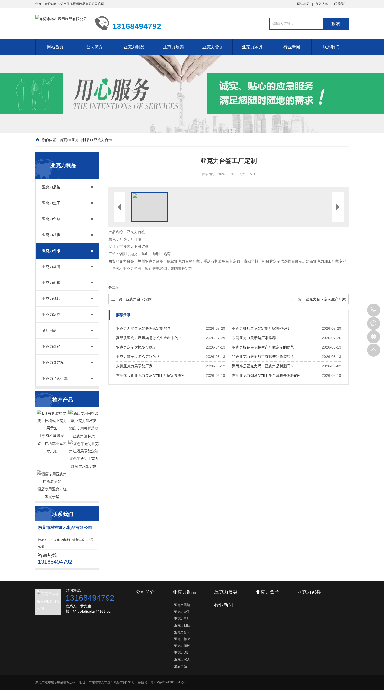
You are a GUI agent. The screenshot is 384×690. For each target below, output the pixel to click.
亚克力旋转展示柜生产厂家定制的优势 (263, 347)
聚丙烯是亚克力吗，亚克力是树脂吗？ (263, 366)
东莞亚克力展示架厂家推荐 (254, 338)
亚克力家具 (252, 47)
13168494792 (373, 310)
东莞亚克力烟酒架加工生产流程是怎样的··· (267, 375)
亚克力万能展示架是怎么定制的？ (143, 328)
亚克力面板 (51, 283)
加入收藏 (322, 4)
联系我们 (340, 4)
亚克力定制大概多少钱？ (136, 347)
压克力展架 (173, 47)
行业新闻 (291, 47)
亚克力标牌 (51, 267)
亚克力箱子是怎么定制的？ (138, 357)
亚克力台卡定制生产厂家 (326, 299)
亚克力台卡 (103, 140)
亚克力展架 (51, 187)
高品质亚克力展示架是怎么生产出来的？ (149, 338)
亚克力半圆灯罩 (55, 378)
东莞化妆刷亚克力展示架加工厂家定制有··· (151, 375)
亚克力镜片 (51, 298)
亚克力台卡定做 (139, 299)
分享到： (115, 288)
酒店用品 (49, 330)
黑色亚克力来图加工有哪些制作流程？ (263, 357)
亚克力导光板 (53, 362)
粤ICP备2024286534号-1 (168, 682)
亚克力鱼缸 (51, 219)
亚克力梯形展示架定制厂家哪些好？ (261, 328)
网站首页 (55, 47)
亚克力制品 (134, 47)
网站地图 (303, 4)
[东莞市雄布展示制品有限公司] (61, 23)
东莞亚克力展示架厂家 (134, 366)
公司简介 (94, 47)
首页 (63, 140)
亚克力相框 (51, 235)
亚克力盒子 (212, 47)
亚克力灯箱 (51, 346)
